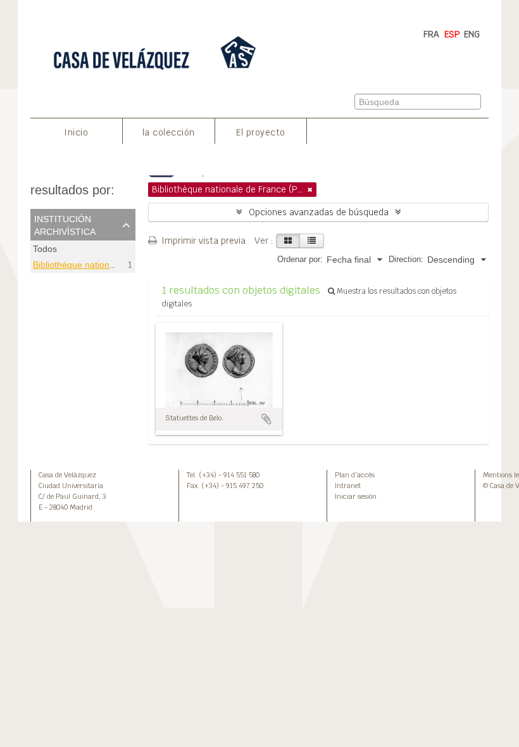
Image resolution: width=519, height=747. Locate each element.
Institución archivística (65, 224)
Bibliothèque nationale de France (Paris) (113, 265)
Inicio (76, 132)
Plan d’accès (355, 474)
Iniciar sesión (356, 496)
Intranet (348, 485)
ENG (472, 34)
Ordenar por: (300, 259)
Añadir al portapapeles (266, 419)
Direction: (406, 259)
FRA (431, 34)
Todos (45, 249)
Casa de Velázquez (67, 474)
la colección (168, 132)
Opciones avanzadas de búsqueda (319, 212)
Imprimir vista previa (202, 240)
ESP (452, 34)
